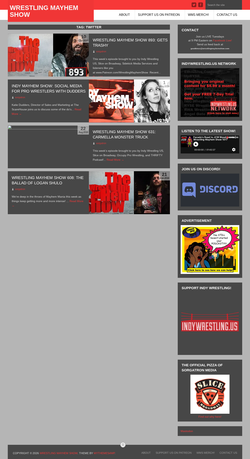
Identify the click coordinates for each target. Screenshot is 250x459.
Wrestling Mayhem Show (44, 11)
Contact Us (227, 14)
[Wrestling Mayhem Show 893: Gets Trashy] (48, 55)
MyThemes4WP (104, 453)
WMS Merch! (198, 14)
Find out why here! (209, 416)
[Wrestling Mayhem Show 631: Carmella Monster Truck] (48, 146)
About (124, 14)
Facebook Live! (222, 40)
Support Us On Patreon (159, 14)
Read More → (115, 159)
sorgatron (101, 51)
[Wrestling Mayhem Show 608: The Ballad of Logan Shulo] (129, 192)
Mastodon (187, 431)
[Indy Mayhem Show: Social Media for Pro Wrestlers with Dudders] (129, 100)
